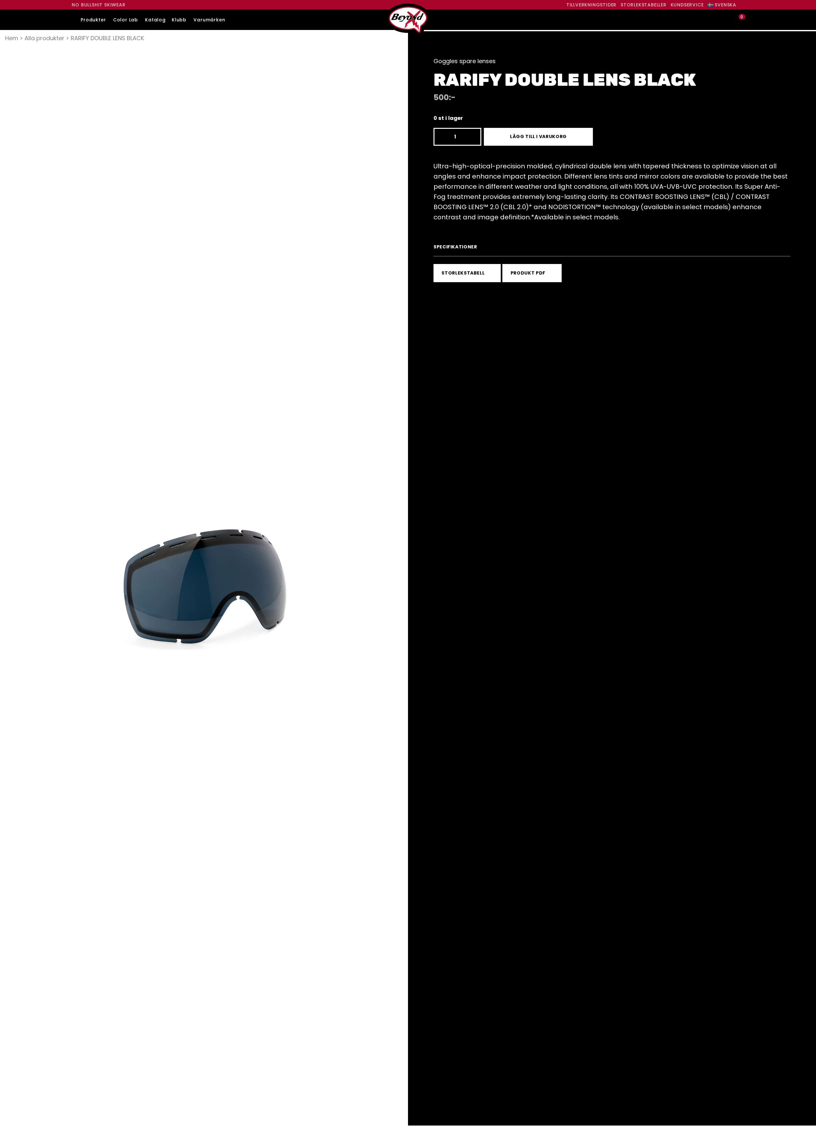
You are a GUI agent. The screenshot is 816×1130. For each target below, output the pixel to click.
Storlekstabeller (644, 5)
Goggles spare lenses (464, 61)
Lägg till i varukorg (538, 136)
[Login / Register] (727, 20)
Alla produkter (44, 38)
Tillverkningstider (591, 5)
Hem (11, 38)
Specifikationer (455, 247)
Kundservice (687, 5)
